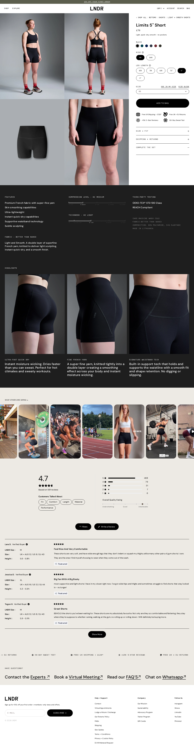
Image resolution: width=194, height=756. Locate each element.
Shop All (142, 18)
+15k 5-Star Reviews (150, 120)
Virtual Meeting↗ (86, 677)
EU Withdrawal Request (104, 743)
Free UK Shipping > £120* (152, 114)
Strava (177, 708)
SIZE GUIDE (184, 87)
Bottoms (152, 18)
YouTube (178, 717)
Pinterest (178, 721)
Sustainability (143, 708)
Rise (138, 52)
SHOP (6, 8)
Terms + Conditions (102, 734)
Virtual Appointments (103, 708)
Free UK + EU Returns (177, 114)
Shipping (98, 725)
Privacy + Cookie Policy (104, 738)
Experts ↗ (40, 677)
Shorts (162, 18)
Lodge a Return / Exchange (105, 712)
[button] (125, 478)
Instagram (179, 704)
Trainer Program (144, 717)
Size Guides (99, 730)
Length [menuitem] (66, 502)
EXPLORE (16, 8)
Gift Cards (142, 721)
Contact (98, 704)
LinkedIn (178, 712)
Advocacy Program (145, 712)
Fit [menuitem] (42, 502)
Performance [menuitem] (47, 507)
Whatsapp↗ (174, 677)
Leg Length (142, 65)
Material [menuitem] (78, 502)
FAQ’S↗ (133, 677)
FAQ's (97, 721)
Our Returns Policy (102, 717)
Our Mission (142, 704)
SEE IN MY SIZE (168, 87)
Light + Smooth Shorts (179, 18)
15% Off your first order (97, 2)
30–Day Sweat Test (177, 120)
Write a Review (106, 527)
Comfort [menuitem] (53, 502)
